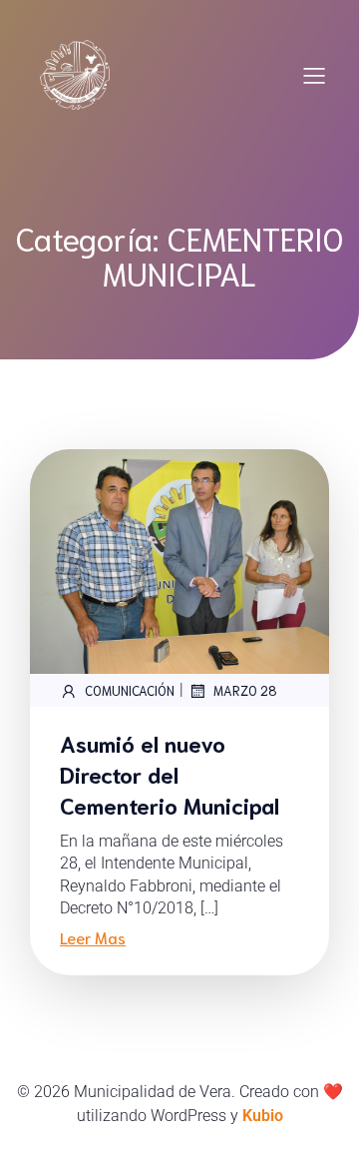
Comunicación (130, 690)
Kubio (262, 1115)
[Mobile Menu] (314, 75)
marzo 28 (245, 690)
